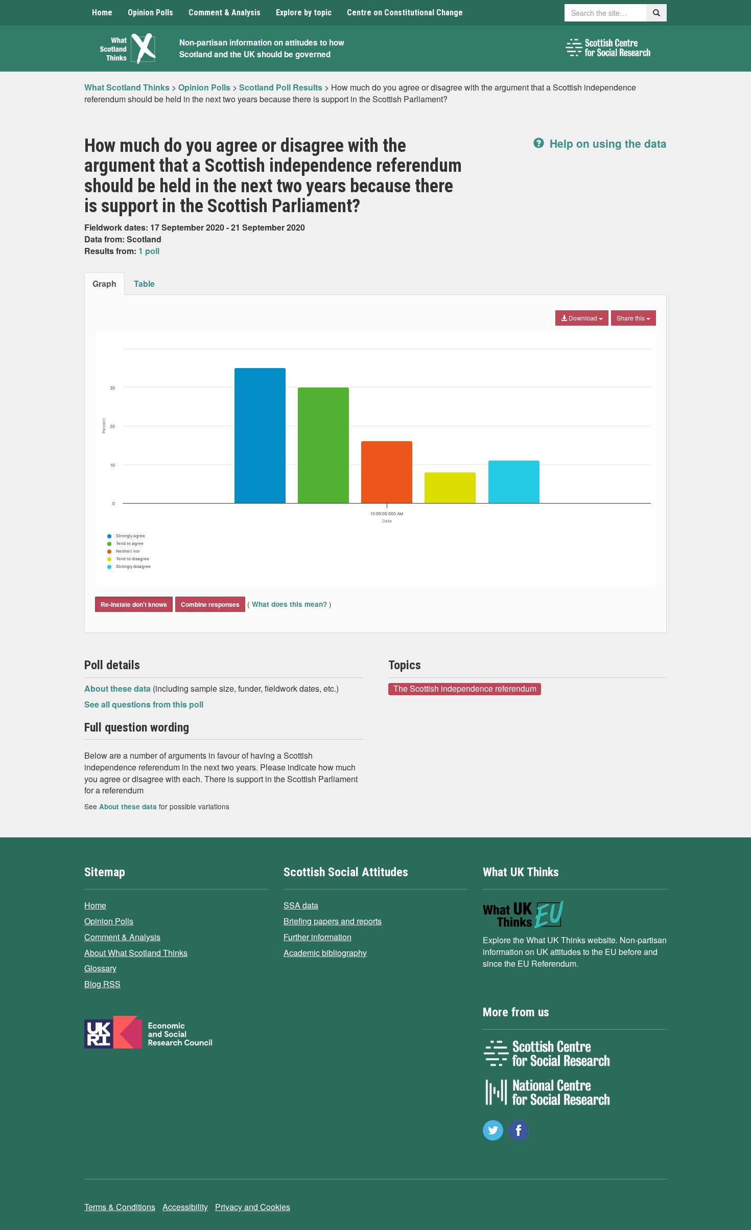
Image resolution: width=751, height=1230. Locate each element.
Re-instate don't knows (134, 604)
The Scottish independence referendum (464, 688)
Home (102, 12)
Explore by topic (304, 12)
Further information (317, 937)
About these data (118, 688)
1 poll (148, 251)
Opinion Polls (150, 12)
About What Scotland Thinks (135, 953)
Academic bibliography (325, 953)
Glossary (100, 968)
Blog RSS (102, 984)
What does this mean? (289, 604)
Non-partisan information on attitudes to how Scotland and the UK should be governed (261, 48)
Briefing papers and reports (333, 921)
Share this (631, 317)
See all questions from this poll (143, 704)
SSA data (301, 905)
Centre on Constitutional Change (405, 12)
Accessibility (185, 1207)
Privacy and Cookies (252, 1207)
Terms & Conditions (119, 1207)
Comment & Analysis (225, 12)
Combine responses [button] (210, 604)
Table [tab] (144, 283)
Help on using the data (607, 143)
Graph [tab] (104, 283)
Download (583, 317)
